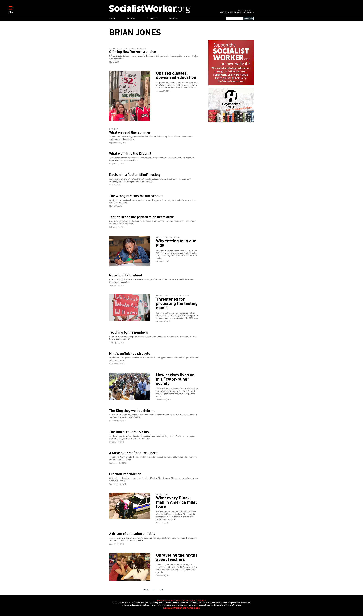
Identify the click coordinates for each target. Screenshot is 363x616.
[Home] (162, 8)
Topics (112, 18)
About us (173, 18)
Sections (131, 18)
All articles (152, 18)
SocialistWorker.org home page (181, 607)
